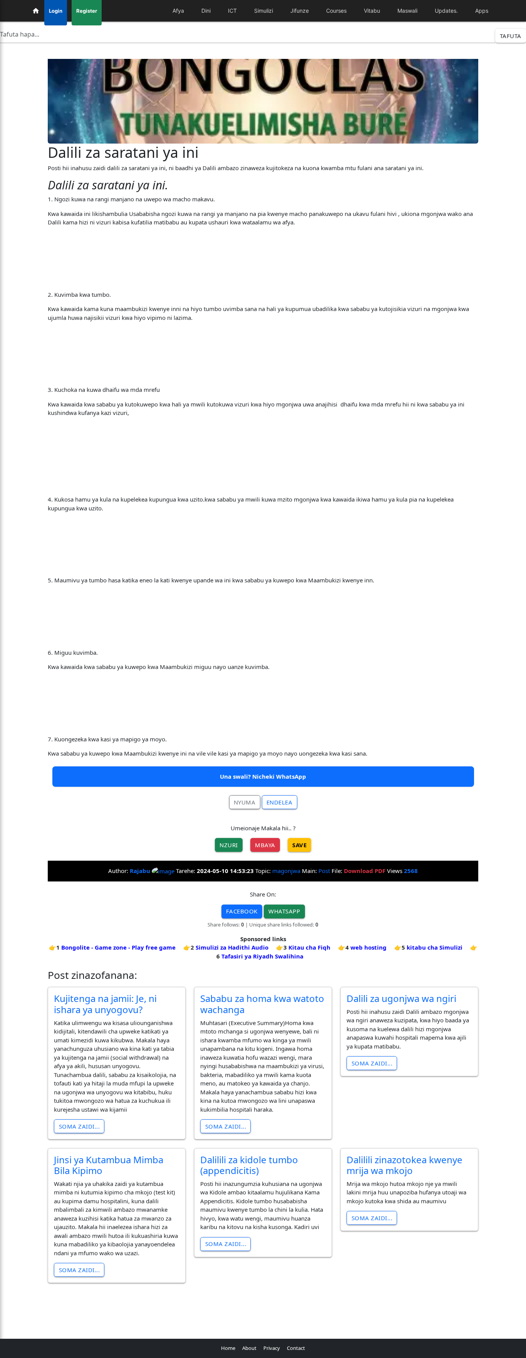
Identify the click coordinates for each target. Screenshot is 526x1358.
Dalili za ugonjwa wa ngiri (401, 998)
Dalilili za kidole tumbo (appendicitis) (249, 1165)
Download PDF (364, 871)
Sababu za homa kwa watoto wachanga (262, 1004)
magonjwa (286, 871)
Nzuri (228, 845)
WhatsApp (284, 911)
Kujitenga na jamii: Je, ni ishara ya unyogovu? (105, 1004)
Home (228, 1348)
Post (324, 871)
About (249, 1348)
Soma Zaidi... (79, 1126)
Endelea (279, 802)
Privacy (271, 1348)
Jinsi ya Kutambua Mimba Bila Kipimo (108, 1165)
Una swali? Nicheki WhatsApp (263, 776)
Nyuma (245, 802)
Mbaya (265, 845)
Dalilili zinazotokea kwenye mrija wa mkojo (404, 1165)
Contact (296, 1348)
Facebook (242, 911)
